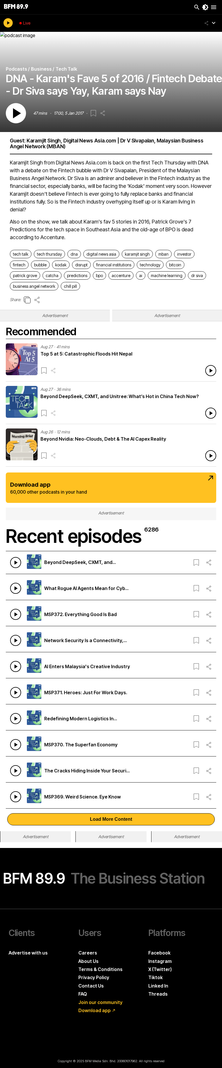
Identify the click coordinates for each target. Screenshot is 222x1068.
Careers (87, 953)
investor (184, 254)
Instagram (160, 961)
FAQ (82, 994)
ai (140, 275)
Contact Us (91, 986)
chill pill (70, 286)
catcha (52, 275)
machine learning (166, 275)
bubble (40, 264)
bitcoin (175, 264)
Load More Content (111, 819)
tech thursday (49, 254)
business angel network (34, 286)
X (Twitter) (160, 969)
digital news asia (101, 254)
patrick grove (25, 275)
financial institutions (113, 264)
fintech (19, 264)
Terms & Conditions (100, 969)
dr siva (197, 275)
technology (150, 264)
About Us (88, 961)
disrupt (81, 264)
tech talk (20, 254)
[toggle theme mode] (205, 7)
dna (74, 254)
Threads (158, 994)
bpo (99, 275)
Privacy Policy (93, 977)
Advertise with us (28, 953)
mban (163, 254)
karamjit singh (137, 254)
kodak (60, 264)
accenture (121, 275)
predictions (77, 275)
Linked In (158, 986)
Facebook (159, 953)
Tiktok (155, 977)
